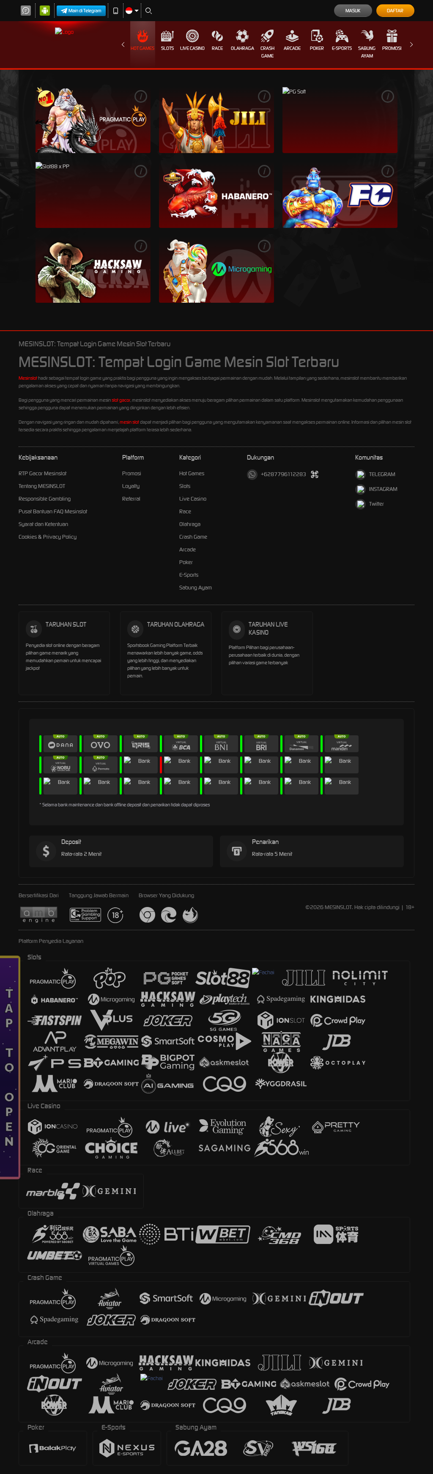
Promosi (391, 48)
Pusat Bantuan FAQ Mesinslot (53, 511)
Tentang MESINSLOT (42, 486)
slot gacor (121, 400)
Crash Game (267, 52)
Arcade (292, 48)
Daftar (395, 11)
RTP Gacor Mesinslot (42, 473)
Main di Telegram (85, 11)
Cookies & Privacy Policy (48, 536)
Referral (131, 498)
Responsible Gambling (45, 498)
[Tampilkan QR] (315, 474)
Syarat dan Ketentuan (43, 524)
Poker (317, 48)
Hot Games (142, 48)
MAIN (93, 120)
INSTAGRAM (383, 489)
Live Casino (192, 48)
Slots (167, 48)
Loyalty (131, 486)
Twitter (376, 503)
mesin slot (129, 422)
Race (217, 48)
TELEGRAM (382, 474)
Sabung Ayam (366, 52)
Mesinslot (28, 378)
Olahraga (242, 48)
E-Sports (342, 48)
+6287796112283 (283, 474)
